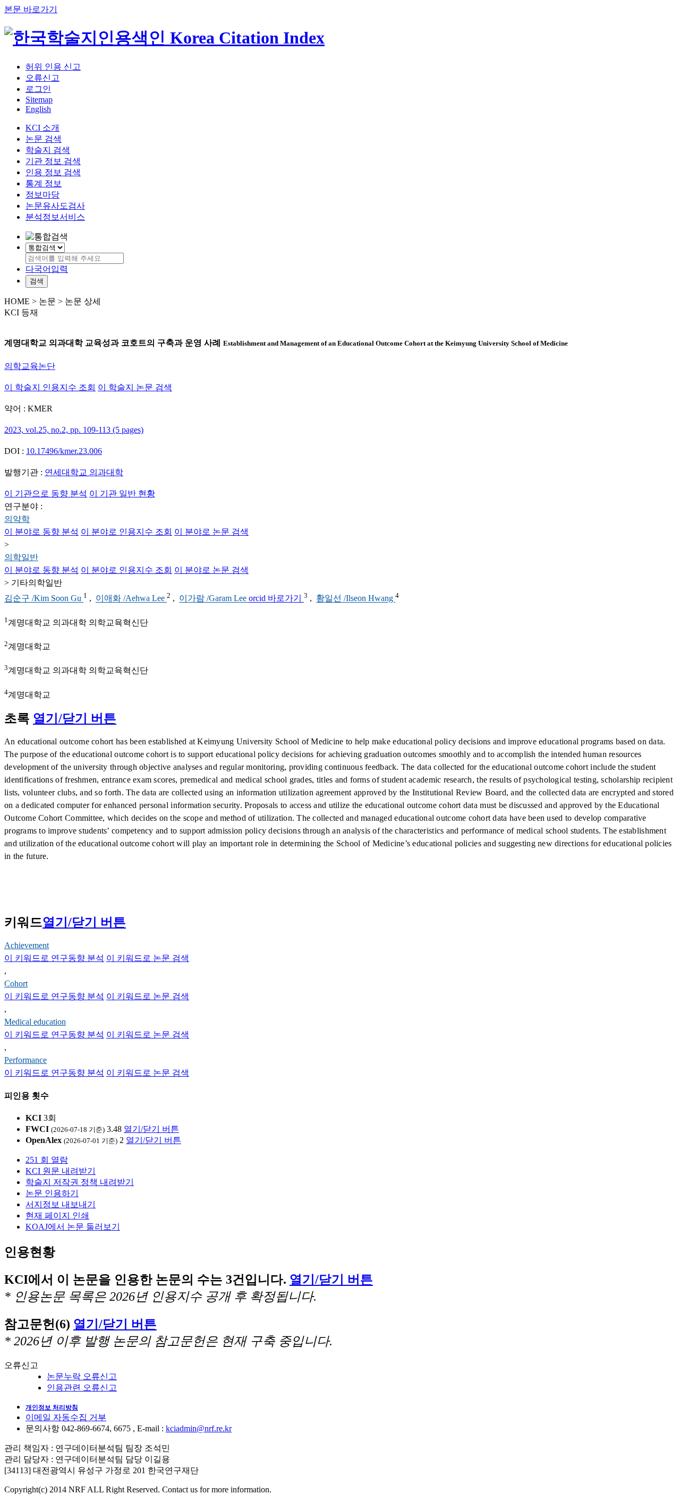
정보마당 (43, 194)
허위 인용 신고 (53, 66)
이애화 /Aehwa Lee (131, 598)
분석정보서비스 (55, 216)
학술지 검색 (48, 149)
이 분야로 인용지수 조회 (126, 531)
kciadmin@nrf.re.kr (199, 1428)
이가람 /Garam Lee (214, 598)
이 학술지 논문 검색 (135, 387)
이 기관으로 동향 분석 (45, 493)
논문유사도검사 (55, 205)
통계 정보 (44, 183)
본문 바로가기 (30, 9)
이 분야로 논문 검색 (211, 531)
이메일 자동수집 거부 (66, 1417)
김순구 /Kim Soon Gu (43, 598)
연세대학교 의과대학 (84, 472)
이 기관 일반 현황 (122, 493)
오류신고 (43, 77)
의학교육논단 (29, 366)
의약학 (17, 518)
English (38, 109)
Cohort (16, 983)
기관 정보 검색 (53, 161)
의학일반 (21, 557)
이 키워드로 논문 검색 (147, 958)
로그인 (38, 88)
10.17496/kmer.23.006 (64, 451)
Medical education (35, 1021)
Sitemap (39, 99)
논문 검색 (44, 138)
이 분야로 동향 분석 (41, 531)
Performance (25, 1059)
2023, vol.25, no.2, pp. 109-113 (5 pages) (73, 429)
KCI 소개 (43, 127)
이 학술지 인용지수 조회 (50, 387)
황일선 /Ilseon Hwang (355, 598)
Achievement (26, 945)
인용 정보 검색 (53, 172)
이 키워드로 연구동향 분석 (54, 958)
